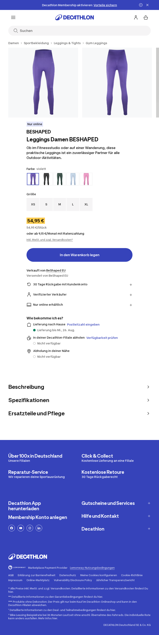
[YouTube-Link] (20, 528)
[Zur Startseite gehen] (74, 17)
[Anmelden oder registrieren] (136, 17)
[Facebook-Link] (11, 528)
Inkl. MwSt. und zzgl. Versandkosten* (49, 239)
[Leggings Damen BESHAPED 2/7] (117, 83)
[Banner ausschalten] (140, 5)
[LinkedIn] (39, 528)
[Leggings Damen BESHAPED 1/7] (43, 83)
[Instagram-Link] (29, 528)
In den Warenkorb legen (79, 255)
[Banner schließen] (147, 5)
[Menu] (13, 17)
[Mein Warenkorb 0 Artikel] (146, 17)
